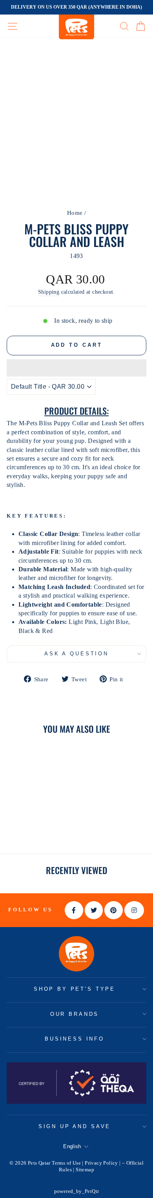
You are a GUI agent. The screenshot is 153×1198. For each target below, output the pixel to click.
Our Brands (74, 1014)
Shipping (48, 292)
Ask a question (76, 654)
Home (75, 212)
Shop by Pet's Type (74, 989)
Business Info (74, 1039)
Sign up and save (74, 1126)
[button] (76, 368)
